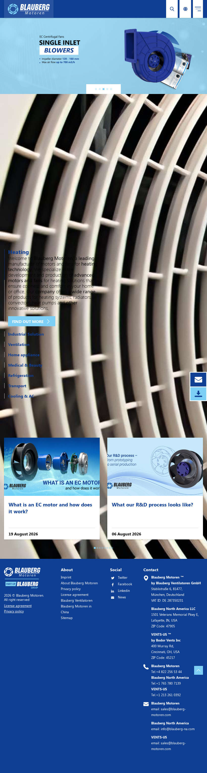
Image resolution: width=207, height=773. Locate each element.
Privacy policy (71, 589)
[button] (96, 89)
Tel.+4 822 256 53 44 (166, 669)
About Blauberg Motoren (79, 583)
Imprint (66, 577)
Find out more (28, 321)
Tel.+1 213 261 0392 (166, 692)
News (122, 597)
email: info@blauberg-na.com (173, 726)
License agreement (74, 594)
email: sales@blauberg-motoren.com (168, 709)
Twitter (122, 577)
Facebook (125, 584)
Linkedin (124, 590)
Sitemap (67, 618)
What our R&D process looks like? (152, 504)
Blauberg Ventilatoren (76, 600)
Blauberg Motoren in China (76, 609)
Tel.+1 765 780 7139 (170, 680)
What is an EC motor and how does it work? (50, 507)
